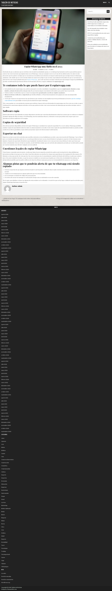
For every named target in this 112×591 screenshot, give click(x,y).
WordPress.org (5, 582)
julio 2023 (4, 327)
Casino (3, 453)
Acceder (3, 573)
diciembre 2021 (5, 385)
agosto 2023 (4, 324)
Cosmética (4, 465)
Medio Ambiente (6, 508)
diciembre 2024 (5, 275)
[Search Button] (109, 2)
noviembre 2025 (6, 242)
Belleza (3, 450)
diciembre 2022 (5, 349)
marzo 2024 (4, 303)
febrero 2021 (5, 416)
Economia (4, 481)
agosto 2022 (4, 361)
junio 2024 (4, 294)
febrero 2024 (5, 306)
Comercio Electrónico (7, 459)
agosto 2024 (4, 288)
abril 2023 (4, 336)
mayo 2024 (4, 297)
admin (35, 69)
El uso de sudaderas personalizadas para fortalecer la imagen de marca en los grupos (98, 46)
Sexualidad (4, 542)
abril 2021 (4, 410)
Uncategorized (5, 554)
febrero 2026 (5, 232)
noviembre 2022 (6, 352)
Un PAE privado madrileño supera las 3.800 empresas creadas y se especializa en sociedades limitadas (98, 23)
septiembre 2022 (6, 358)
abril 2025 (4, 263)
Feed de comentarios (7, 579)
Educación (4, 484)
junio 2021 (4, 404)
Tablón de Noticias (9, 2)
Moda (2, 511)
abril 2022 (4, 373)
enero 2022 (4, 382)
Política (3, 533)
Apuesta (3, 441)
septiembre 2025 (6, 248)
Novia (3, 523)
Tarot (2, 545)
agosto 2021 (4, 398)
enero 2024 (4, 309)
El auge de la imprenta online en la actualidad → (70, 198)
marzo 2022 (4, 376)
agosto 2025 (4, 251)
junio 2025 (4, 257)
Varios (51, 69)
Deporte (3, 475)
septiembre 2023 (6, 321)
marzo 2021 (4, 413)
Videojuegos (4, 566)
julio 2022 (4, 364)
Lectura (3, 502)
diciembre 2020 (5, 422)
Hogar (3, 496)
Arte (2, 444)
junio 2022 (4, 367)
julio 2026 (4, 217)
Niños (3, 520)
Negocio (3, 517)
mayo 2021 (4, 407)
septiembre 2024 (6, 284)
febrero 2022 (5, 379)
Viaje (2, 560)
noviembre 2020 (6, 425)
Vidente (3, 563)
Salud (2, 536)
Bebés (3, 447)
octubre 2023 (5, 318)
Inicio (104, 2)
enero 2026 (4, 236)
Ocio (2, 530)
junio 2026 (4, 220)
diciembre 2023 (5, 312)
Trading (3, 551)
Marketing (4, 505)
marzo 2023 (4, 339)
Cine (2, 456)
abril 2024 (4, 300)
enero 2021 (4, 419)
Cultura (3, 472)
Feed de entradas (6, 576)
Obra (2, 527)
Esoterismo (4, 490)
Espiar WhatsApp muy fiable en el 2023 (43, 66)
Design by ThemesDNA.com (9, 589)
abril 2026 (4, 226)
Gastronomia (4, 493)
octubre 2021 (5, 391)
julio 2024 (4, 291)
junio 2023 (4, 330)
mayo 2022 (4, 370)
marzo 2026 (4, 229)
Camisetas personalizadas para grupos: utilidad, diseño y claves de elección (97, 39)
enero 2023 (4, 346)
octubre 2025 (5, 245)
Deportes (4, 478)
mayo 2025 (4, 260)
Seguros (3, 539)
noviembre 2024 (6, 278)
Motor (3, 514)
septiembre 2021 (6, 394)
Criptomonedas (5, 468)
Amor (2, 438)
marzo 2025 (4, 266)
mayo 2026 (4, 223)
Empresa (3, 487)
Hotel (2, 499)
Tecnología (4, 548)
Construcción (5, 462)
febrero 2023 (5, 343)
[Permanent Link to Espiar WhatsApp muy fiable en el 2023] (43, 36)
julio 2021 (4, 401)
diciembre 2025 (5, 239)
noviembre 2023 (6, 315)
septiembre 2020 (6, 431)
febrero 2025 (5, 269)
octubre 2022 (5, 355)
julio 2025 (4, 254)
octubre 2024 (5, 281)
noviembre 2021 (5, 388)
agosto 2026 (4, 214)
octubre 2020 (5, 428)
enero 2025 (4, 272)
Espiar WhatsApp (32, 79)
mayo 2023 (4, 333)
